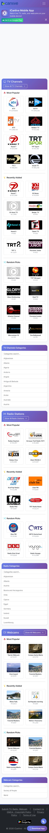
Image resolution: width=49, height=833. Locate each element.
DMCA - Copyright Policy (19, 812)
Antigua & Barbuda (11, 381)
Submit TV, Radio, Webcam (14, 809)
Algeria (6, 368)
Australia (7, 400)
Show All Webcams (33, 632)
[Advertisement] (24, 49)
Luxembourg (8, 622)
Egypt (6, 604)
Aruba (6, 395)
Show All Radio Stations (14, 418)
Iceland (6, 613)
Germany (7, 609)
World (6, 795)
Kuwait (6, 618)
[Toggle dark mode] (43, 821)
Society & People (10, 791)
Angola (6, 377)
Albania (6, 363)
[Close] (45, 19)
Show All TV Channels (14, 86)
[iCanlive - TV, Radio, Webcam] (10, 3)
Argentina (7, 386)
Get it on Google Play (13, 20)
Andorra (7, 372)
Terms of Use (29, 815)
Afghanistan (8, 358)
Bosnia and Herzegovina (13, 590)
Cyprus (6, 600)
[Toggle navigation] (43, 3)
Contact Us (38, 809)
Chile (6, 595)
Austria (6, 404)
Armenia (7, 391)
